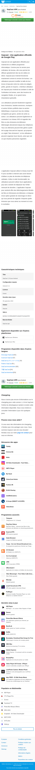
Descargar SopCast (7, 355)
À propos (4, 739)
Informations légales (24, 753)
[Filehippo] (6, 1)
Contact (3, 742)
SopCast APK (16, 9)
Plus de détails (17, 729)
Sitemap (3, 749)
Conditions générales (24, 739)
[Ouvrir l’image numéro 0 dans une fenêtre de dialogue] (8, 223)
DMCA (20, 756)
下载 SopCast (5, 369)
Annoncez (4, 746)
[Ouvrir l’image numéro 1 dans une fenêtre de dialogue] (24, 223)
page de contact (23, 433)
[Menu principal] (33, 1)
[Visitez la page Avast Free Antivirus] (17, 15)
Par (10, 12)
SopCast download (7, 372)
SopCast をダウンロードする (10, 360)
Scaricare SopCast (7, 357)
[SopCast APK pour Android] (3, 11)
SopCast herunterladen (8, 366)
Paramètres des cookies (25, 759)
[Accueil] (2, 6)
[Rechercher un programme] (30, 1)
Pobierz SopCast (6, 363)
